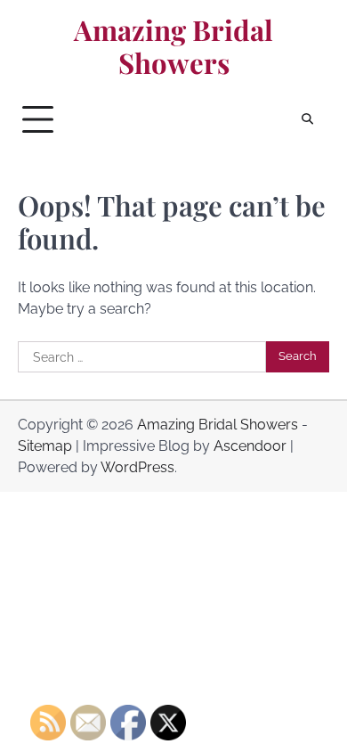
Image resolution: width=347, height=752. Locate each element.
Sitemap (45, 445)
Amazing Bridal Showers (173, 46)
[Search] (307, 119)
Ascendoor (250, 445)
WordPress (137, 467)
